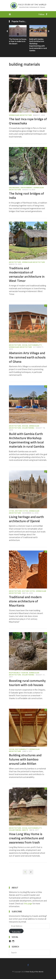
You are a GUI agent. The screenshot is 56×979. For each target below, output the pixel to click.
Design (25, 426)
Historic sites (21, 511)
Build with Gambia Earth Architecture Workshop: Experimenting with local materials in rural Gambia (38, 45)
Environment (26, 187)
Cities (11, 511)
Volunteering (28, 428)
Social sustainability (31, 345)
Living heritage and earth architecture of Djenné (26, 518)
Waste (25, 830)
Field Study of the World (34, 971)
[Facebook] (46, 14)
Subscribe (16, 931)
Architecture (15, 262)
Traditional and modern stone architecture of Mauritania (25, 601)
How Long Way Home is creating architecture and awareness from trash (26, 838)
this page (28, 903)
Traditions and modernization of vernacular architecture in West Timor (26, 274)
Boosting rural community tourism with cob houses (27, 682)
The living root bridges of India (26, 195)
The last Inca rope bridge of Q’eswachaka (28, 121)
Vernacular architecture (20, 115)
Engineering (14, 187)
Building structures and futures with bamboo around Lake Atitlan (25, 759)
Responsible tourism (18, 673)
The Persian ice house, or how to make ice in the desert (18, 41)
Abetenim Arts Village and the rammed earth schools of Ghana (27, 357)
